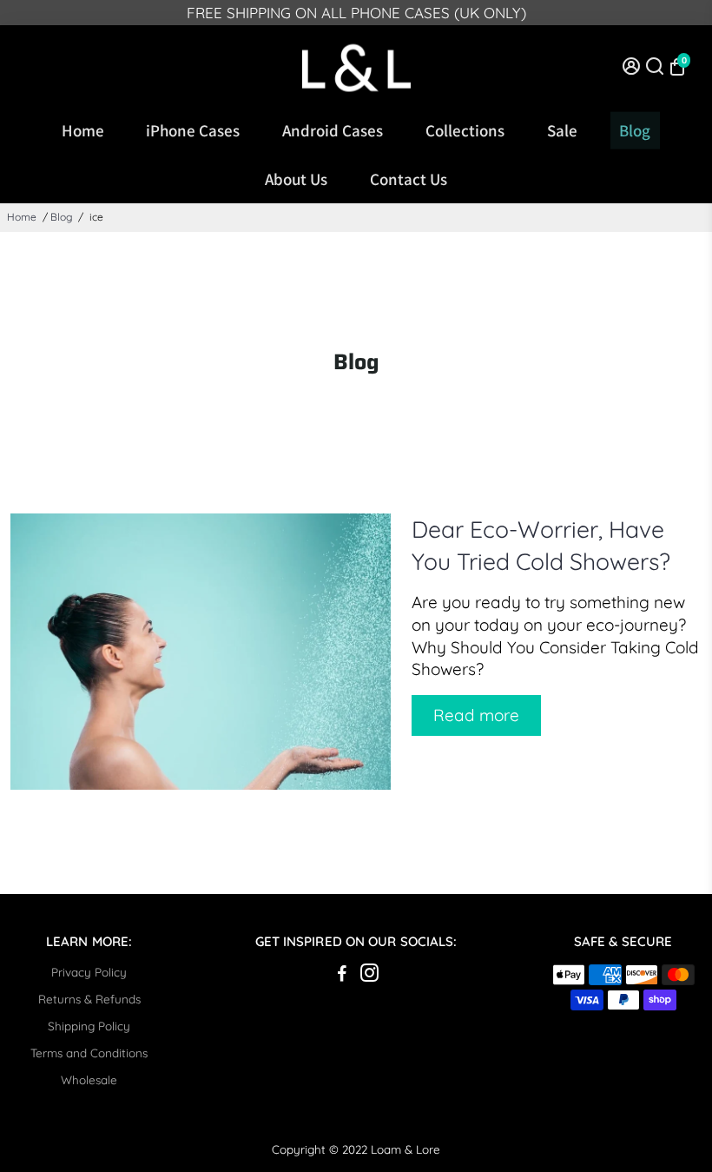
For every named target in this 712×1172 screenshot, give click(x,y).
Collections (464, 130)
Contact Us (408, 179)
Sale (562, 130)
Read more (476, 715)
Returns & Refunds (89, 998)
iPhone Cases (193, 130)
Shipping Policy (89, 1025)
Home (83, 130)
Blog (634, 130)
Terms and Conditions (89, 1052)
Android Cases (332, 130)
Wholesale (89, 1079)
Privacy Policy (89, 971)
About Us (296, 179)
